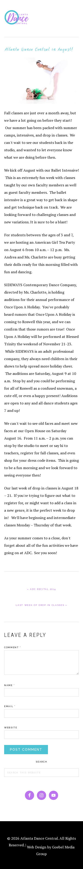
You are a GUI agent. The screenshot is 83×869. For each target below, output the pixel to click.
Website (10, 727)
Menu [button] (73, 9)
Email (9, 706)
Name (9, 685)
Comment (12, 647)
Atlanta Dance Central (18, 18)
